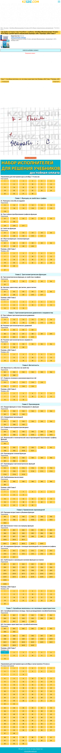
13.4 (32, 421)
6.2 (14, 291)
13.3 (23, 421)
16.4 (32, 457)
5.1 (5, 281)
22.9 (42, 570)
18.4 (32, 481)
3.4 (32, 232)
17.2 (14, 468)
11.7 (14, 386)
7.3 (23, 319)
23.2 (23, 615)
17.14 (14, 474)
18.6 (51, 481)
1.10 (32, 208)
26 (14, 193)
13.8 (14, 424)
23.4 (5, 618)
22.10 (4, 573)
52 (14, 727)
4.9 (23, 246)
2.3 (23, 218)
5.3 (23, 281)
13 (4, 187)
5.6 (51, 281)
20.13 (32, 543)
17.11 (41, 471)
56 (32, 730)
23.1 (5, 615)
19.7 (5, 519)
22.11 (23, 573)
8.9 (41, 333)
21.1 (5, 550)
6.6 (51, 291)
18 (51, 187)
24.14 (4, 645)
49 (14, 723)
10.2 (14, 372)
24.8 (5, 639)
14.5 (42, 431)
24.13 (41, 642)
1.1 (5, 205)
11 (41, 184)
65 (14, 743)
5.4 (32, 281)
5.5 (41, 281)
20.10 (4, 539)
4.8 (14, 246)
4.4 (32, 243)
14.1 (5, 431)
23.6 (42, 618)
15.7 (51, 447)
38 (32, 711)
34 (14, 708)
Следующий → (56, 81)
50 (32, 723)
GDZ (30, 1)
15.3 (14, 447)
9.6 (51, 344)
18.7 (5, 484)
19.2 (14, 516)
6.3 (23, 291)
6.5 (41, 291)
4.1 (5, 243)
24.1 (5, 628)
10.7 (5, 375)
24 (51, 190)
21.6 (42, 553)
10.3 (23, 372)
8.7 (23, 333)
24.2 (23, 628)
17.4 (32, 468)
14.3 (23, 431)
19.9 (23, 519)
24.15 (23, 645)
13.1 (5, 421)
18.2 (14, 481)
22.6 (42, 567)
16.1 (5, 457)
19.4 (32, 516)
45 (51, 717)
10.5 (42, 372)
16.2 (14, 457)
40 (14, 714)
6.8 (14, 294)
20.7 (5, 536)
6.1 (5, 291)
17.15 (23, 474)
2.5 (41, 218)
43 (14, 717)
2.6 (51, 218)
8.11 (5, 337)
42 (51, 714)
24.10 (41, 639)
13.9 (23, 424)
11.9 (32, 386)
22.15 (41, 576)
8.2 (14, 329)
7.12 (51, 322)
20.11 (23, 539)
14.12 (51, 434)
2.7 (5, 221)
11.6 (5, 386)
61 (51, 737)
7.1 (5, 319)
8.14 (32, 337)
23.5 (23, 618)
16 (32, 187)
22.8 (23, 570)
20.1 (5, 530)
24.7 (42, 635)
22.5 (23, 567)
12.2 (14, 411)
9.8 (14, 347)
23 (41, 190)
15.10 (23, 450)
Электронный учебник (18, 37)
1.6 (51, 205)
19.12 (51, 519)
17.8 (14, 471)
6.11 (42, 294)
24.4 (5, 631)
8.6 (14, 333)
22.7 (5, 570)
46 (14, 720)
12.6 (51, 411)
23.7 (5, 621)
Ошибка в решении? (30, 158)
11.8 (23, 386)
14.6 (51, 431)
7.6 (51, 319)
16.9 (23, 461)
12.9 (23, 414)
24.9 (23, 639)
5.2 (14, 281)
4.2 (14, 243)
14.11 (41, 434)
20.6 (42, 533)
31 (32, 700)
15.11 (32, 450)
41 (32, 714)
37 (14, 711)
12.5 (42, 411)
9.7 (5, 347)
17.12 (51, 471)
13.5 (42, 421)
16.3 (23, 457)
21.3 (42, 550)
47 (32, 720)
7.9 (23, 322)
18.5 (42, 481)
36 (51, 708)
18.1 (5, 481)
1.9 (23, 208)
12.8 (14, 414)
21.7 (5, 557)
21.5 (23, 553)
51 (51, 723)
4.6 (51, 243)
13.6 (51, 421)
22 (32, 190)
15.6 (42, 447)
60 (32, 737)
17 (41, 187)
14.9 (23, 434)
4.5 (41, 243)
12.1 (5, 411)
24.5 (5, 635)
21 (23, 190)
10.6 (51, 372)
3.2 (14, 232)
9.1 (5, 344)
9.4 (32, 344)
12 (51, 184)
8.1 (5, 329)
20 (14, 190)
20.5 (23, 533)
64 (51, 740)
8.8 (32, 333)
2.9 (5, 225)
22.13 (4, 576)
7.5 (41, 319)
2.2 (14, 218)
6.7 (5, 294)
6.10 (32, 294)
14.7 (5, 434)
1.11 (42, 208)
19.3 (23, 516)
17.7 (5, 471)
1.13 (5, 211)
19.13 (4, 523)
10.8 (14, 375)
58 (14, 733)
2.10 (14, 225)
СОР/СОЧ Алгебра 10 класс (30, 50)
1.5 (41, 205)
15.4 (23, 447)
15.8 (5, 450)
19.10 (32, 519)
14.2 (14, 431)
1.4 (32, 205)
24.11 (4, 642)
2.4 (32, 218)
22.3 (42, 564)
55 (14, 730)
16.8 (14, 461)
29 (51, 697)
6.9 (23, 294)
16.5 (42, 457)
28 (32, 193)
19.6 (51, 516)
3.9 (23, 236)
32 (51, 700)
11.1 (5, 382)
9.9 (23, 347)
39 (51, 711)
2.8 (14, 221)
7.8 (14, 322)
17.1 (5, 468)
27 (23, 193)
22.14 (23, 576)
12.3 (23, 411)
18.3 (23, 481)
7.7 (5, 322)
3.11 (42, 236)
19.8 (14, 519)
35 (32, 708)
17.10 (32, 471)
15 (23, 187)
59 (14, 737)
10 (32, 184)
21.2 (23, 550)
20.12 (14, 543)
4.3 (23, 243)
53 (32, 727)
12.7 (5, 414)
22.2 (23, 564)
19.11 (41, 519)
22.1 (5, 564)
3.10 (32, 236)
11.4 (32, 382)
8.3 (23, 329)
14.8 (14, 434)
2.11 (23, 225)
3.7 (5, 236)
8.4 (32, 329)
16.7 (5, 461)
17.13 (4, 474)
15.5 (32, 447)
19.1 (5, 516)
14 (14, 187)
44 (32, 717)
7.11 (42, 322)
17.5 (42, 468)
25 (4, 193)
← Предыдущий (5, 81)
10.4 (32, 372)
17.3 (23, 468)
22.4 (5, 567)
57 (51, 730)
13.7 (5, 424)
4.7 (5, 246)
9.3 (23, 344)
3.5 (41, 232)
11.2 (14, 382)
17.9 (23, 471)
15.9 (14, 450)
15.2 (5, 447)
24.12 (23, 642)
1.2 (14, 205)
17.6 (51, 468)
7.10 (32, 322)
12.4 (32, 411)
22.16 (4, 580)
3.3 (23, 232)
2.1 (5, 218)
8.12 (14, 337)
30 (14, 700)
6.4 (32, 291)
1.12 (51, 208)
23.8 (23, 621)
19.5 (42, 516)
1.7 (5, 208)
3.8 (14, 236)
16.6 (51, 457)
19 (4, 190)
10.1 (5, 372)
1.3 (23, 205)
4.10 (32, 246)
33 (14, 704)
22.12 (41, 573)
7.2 (14, 319)
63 (32, 740)
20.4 (5, 533)
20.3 (42, 530)
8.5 (5, 333)
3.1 (5, 232)
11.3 (23, 382)
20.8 (23, 536)
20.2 (23, 530)
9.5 (41, 344)
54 (51, 727)
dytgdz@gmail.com (30, 751)
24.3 (42, 628)
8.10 (51, 333)
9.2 (14, 344)
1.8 (14, 208)
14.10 (32, 434)
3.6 (51, 232)
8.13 (23, 337)
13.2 (14, 421)
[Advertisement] (30, 15)
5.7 (5, 284)
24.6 (23, 635)
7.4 (32, 319)
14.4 (32, 431)
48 (51, 720)
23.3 (42, 615)
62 (14, 740)
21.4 (5, 553)
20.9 (42, 536)
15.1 (5, 443)
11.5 (42, 382)
